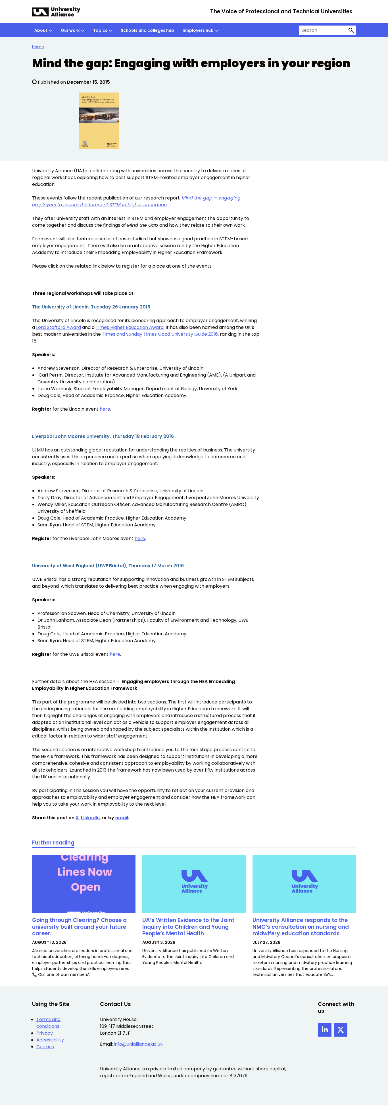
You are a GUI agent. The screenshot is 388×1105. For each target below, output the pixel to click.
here (105, 409)
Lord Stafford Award (58, 327)
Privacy (44, 1033)
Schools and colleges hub (147, 30)
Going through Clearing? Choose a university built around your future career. (79, 927)
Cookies (45, 1046)
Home (38, 47)
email (121, 817)
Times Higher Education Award (130, 327)
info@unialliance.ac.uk (138, 1044)
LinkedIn (90, 817)
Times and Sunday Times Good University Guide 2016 (160, 334)
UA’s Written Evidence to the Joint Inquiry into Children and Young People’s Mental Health (188, 927)
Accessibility (50, 1040)
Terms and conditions (48, 1023)
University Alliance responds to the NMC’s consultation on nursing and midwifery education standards (301, 927)
